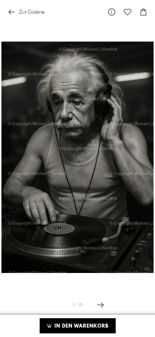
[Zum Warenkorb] (143, 12)
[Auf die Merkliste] (127, 12)
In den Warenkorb (80, 326)
